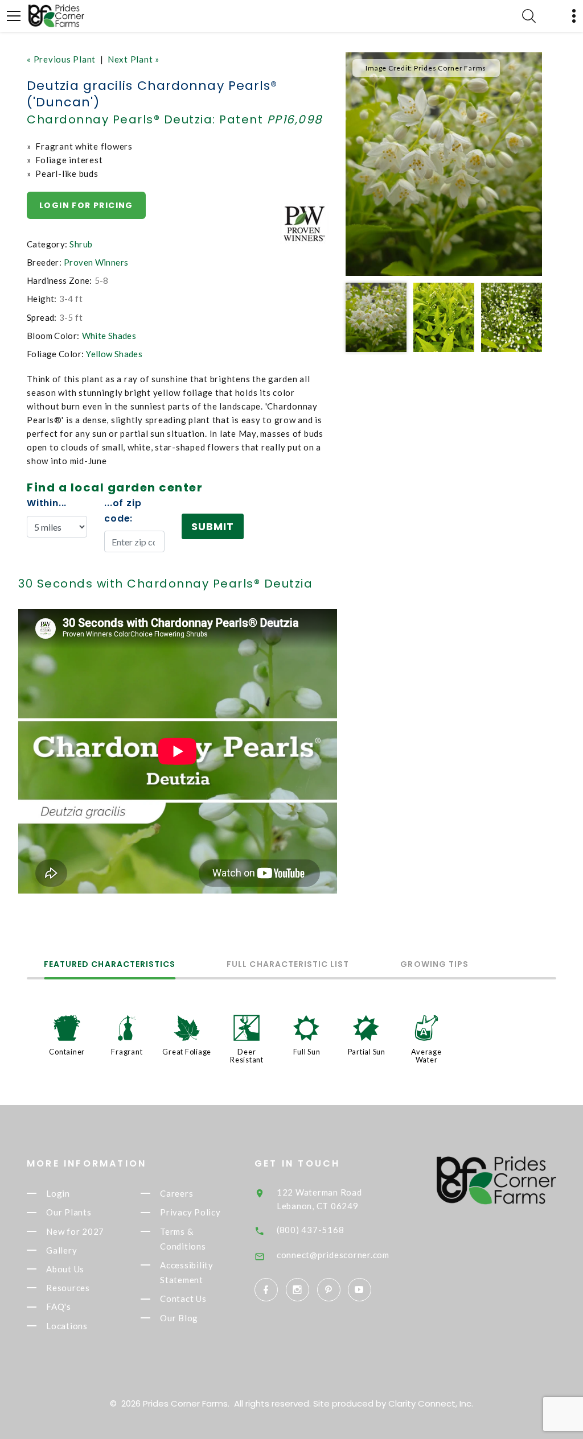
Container (67, 1051)
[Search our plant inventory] (528, 16)
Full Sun (307, 1051)
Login (58, 1193)
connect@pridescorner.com (333, 1255)
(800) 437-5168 (310, 1230)
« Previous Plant (61, 59)
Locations (67, 1326)
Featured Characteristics (109, 965)
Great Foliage (186, 1051)
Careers (176, 1193)
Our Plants (69, 1213)
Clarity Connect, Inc (429, 1403)
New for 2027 (75, 1231)
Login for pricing (86, 205)
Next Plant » (133, 59)
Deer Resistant (247, 1055)
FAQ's (58, 1307)
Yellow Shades (114, 354)
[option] (444, 164)
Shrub (80, 244)
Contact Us (183, 1299)
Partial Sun (366, 1051)
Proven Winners (96, 262)
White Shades (109, 335)
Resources (68, 1288)
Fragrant (126, 1051)
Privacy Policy (190, 1213)
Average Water (426, 1055)
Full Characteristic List (288, 965)
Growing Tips (434, 965)
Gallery (61, 1250)
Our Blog (179, 1318)
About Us (65, 1269)
